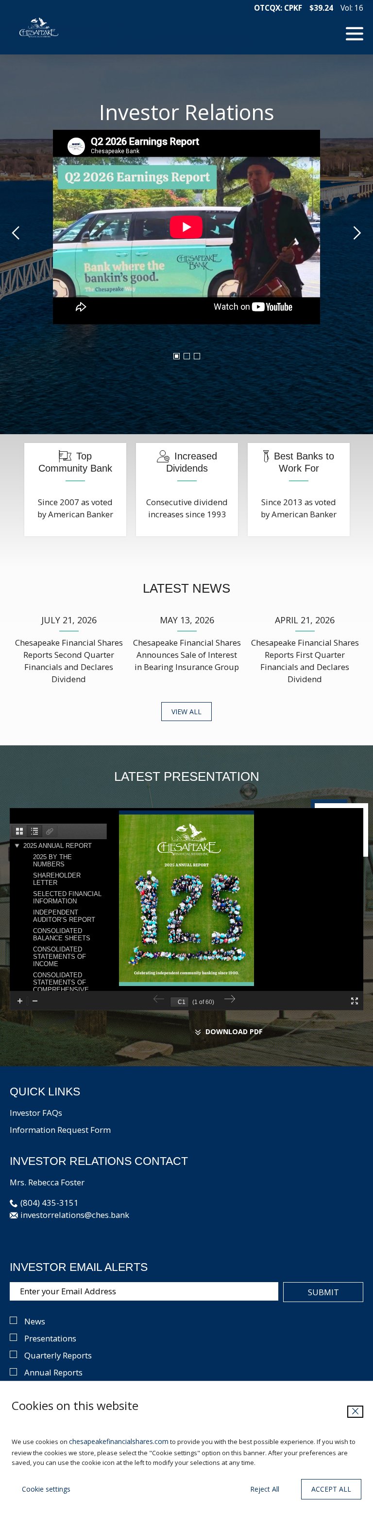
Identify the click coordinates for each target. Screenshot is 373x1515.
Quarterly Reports (58, 1355)
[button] (44, 1202)
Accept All (331, 1489)
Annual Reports (53, 1372)
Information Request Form (60, 1129)
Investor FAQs (36, 1112)
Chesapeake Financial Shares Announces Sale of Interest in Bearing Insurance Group (187, 654)
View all (186, 711)
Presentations (50, 1338)
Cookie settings (46, 1489)
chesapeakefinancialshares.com (119, 1441)
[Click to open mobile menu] (354, 32)
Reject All (264, 1489)
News (34, 1321)
